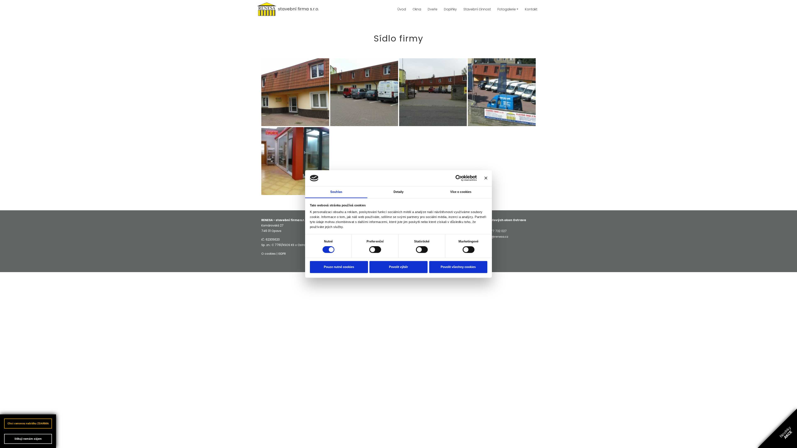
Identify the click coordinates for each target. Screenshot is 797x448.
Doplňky (450, 9)
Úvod (401, 9)
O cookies (268, 254)
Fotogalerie (507, 9)
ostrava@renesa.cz (494, 237)
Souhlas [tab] (336, 192)
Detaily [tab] (399, 192)
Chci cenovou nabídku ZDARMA (28, 423)
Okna (417, 9)
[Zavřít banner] (485, 178)
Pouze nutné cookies (339, 267)
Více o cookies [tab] (460, 192)
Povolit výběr (398, 267)
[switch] (375, 249)
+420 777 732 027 (493, 231)
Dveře (432, 9)
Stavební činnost (477, 9)
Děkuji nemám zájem (28, 438)
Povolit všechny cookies (458, 267)
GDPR (282, 254)
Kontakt (531, 9)
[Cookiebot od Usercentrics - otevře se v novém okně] (458, 178)
